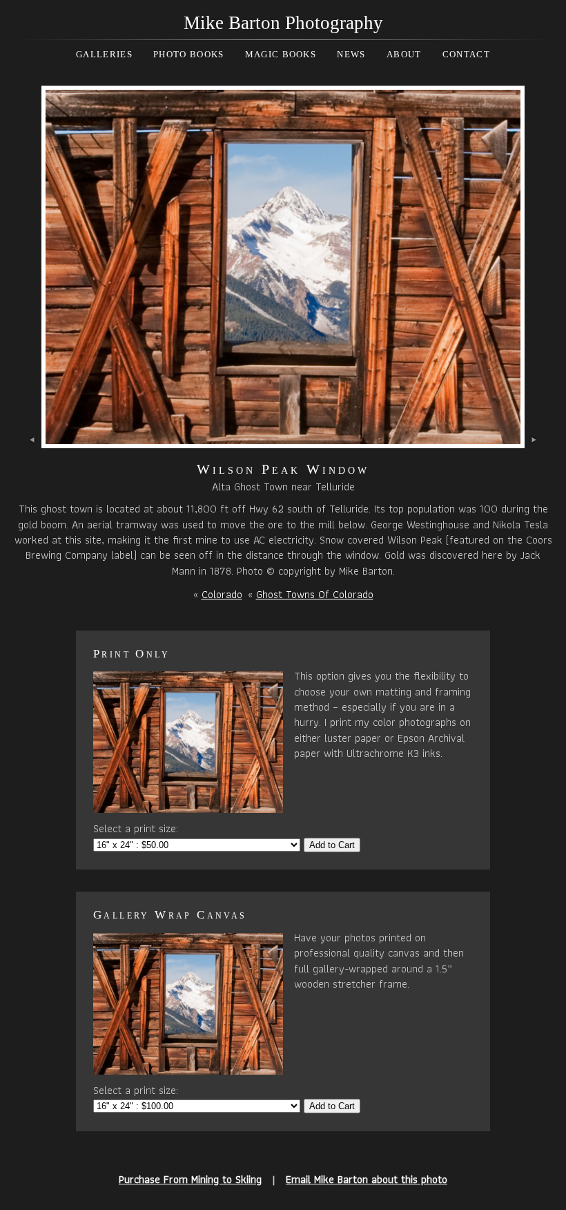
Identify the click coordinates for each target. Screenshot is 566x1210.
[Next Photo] (283, 440)
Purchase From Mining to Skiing (190, 1179)
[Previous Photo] (32, 440)
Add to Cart (332, 845)
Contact (466, 54)
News (351, 54)
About (404, 54)
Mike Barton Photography (283, 22)
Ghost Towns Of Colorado (314, 594)
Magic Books (280, 54)
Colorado (222, 594)
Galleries (104, 54)
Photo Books (188, 54)
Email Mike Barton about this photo (366, 1179)
